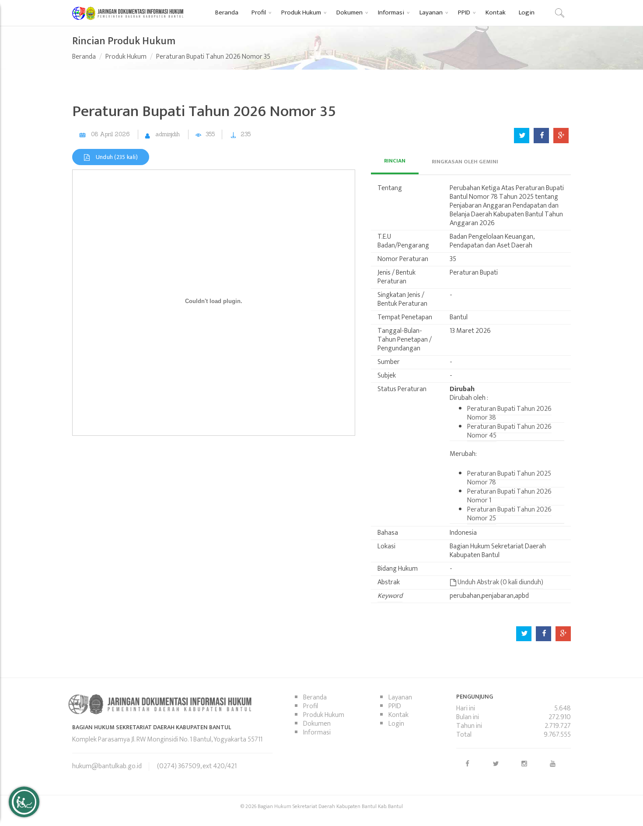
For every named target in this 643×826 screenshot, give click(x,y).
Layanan (400, 697)
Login (396, 724)
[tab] (395, 161)
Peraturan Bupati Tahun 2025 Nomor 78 (509, 478)
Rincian (394, 161)
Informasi (317, 732)
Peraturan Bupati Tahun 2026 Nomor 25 (509, 514)
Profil (310, 706)
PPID (394, 706)
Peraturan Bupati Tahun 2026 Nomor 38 (509, 413)
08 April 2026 (110, 134)
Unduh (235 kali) (116, 157)
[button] (260, 12)
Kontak (398, 715)
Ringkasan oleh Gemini (465, 161)
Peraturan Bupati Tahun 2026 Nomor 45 (509, 431)
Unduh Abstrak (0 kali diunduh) (499, 582)
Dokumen (317, 724)
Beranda (84, 57)
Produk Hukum (126, 57)
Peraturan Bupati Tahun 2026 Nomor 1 (509, 496)
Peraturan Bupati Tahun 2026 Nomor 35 (213, 57)
